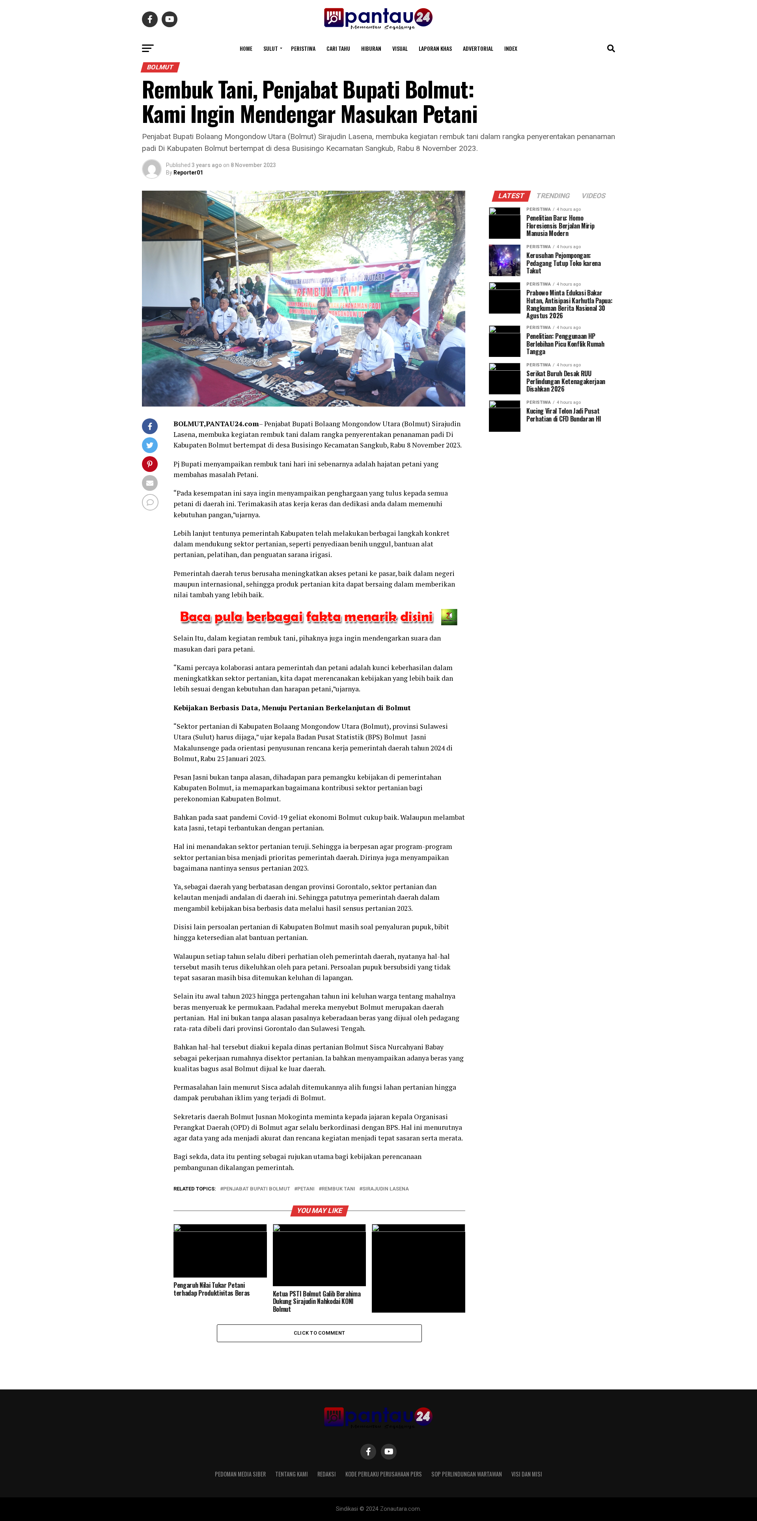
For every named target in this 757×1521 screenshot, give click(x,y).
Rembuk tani (338, 1189)
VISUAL (400, 48)
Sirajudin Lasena (385, 1189)
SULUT (270, 48)
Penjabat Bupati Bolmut (256, 1189)
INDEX (510, 48)
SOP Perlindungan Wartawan (466, 1474)
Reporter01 (188, 172)
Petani (306, 1189)
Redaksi (326, 1474)
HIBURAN (371, 48)
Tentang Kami (291, 1474)
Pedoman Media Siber (240, 1474)
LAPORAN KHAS (435, 48)
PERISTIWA (303, 48)
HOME (246, 48)
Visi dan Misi (526, 1474)
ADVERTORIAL (478, 48)
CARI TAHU (338, 48)
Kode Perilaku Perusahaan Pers (383, 1474)
